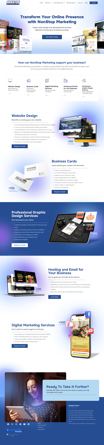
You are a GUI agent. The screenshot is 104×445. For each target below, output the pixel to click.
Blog (86, 3)
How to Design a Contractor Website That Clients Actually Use (82, 423)
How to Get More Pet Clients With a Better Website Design (81, 410)
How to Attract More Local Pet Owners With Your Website (81, 415)
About (80, 3)
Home (41, 3)
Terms (12, 436)
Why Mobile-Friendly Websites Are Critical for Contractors (81, 417)
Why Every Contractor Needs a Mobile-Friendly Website (80, 412)
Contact (94, 3)
